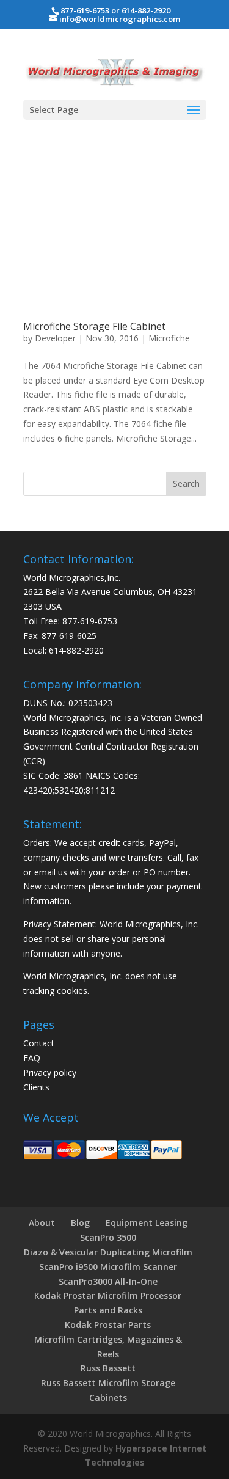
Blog (80, 1223)
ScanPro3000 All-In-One (108, 1281)
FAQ (31, 1058)
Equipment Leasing (146, 1223)
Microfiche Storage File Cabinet (94, 326)
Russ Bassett (108, 1368)
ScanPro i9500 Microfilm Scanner (108, 1267)
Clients (36, 1087)
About (42, 1223)
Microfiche (169, 338)
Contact (38, 1043)
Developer (55, 338)
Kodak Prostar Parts (108, 1325)
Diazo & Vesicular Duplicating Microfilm (108, 1252)
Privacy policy (49, 1072)
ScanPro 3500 (108, 1237)
